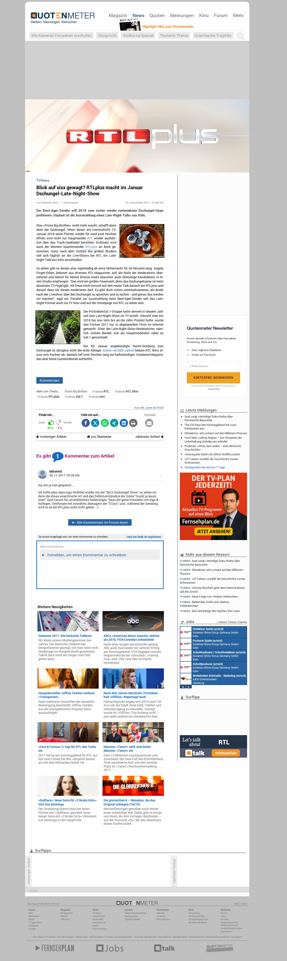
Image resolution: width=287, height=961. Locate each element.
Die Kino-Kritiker (197, 916)
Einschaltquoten (123, 936)
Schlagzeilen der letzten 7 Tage (205, 467)
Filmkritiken (82, 936)
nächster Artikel (148, 436)
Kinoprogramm (196, 936)
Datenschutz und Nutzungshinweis (230, 924)
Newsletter (33, 916)
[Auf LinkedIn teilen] (123, 423)
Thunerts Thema (174, 35)
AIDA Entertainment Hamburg (219, 679)
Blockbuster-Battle (198, 922)
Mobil (31, 919)
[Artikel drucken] (133, 423)
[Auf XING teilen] (114, 423)
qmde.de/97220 (154, 407)
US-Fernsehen (100, 928)
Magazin (118, 15)
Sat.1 (74, 396)
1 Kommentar (69, 202)
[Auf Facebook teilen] (85, 423)
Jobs (223, 916)
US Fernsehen (96, 936)
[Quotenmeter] (62, 18)
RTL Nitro (126, 391)
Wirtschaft (98, 919)
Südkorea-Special (138, 35)
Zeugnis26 (107, 35)
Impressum (226, 931)
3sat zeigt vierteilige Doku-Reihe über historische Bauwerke (209, 418)
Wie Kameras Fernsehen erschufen (61, 35)
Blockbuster (150, 936)
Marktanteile (131, 916)
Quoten (157, 15)
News (138, 15)
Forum (221, 15)
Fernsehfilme (164, 936)
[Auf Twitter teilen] (95, 423)
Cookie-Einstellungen (231, 928)
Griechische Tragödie (213, 35)
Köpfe (95, 925)
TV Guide (138, 936)
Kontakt (224, 919)
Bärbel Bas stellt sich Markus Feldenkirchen (204, 603)
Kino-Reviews (163, 919)
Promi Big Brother (76, 391)
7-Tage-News (35, 922)
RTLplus (91, 247)
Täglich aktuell (132, 919)
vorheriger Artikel (52, 436)
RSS (30, 913)
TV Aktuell (50, 936)
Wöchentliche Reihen (135, 913)
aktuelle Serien (180, 936)
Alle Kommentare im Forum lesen (100, 522)
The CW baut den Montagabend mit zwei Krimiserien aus (210, 426)
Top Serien (236, 936)
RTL (90, 238)
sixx (97, 396)
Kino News (38, 936)
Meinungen (182, 15)
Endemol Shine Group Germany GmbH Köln (216, 632)
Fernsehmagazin (65, 936)
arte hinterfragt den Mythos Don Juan (210, 611)
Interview (65, 919)
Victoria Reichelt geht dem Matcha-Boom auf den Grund (212, 589)
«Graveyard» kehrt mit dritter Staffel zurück (212, 454)
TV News (109, 936)
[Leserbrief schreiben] (149, 423)
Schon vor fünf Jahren (118, 350)
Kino (204, 15)
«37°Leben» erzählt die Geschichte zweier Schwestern (211, 461)
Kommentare (49, 380)
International (99, 922)
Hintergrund (67, 913)
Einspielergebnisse (198, 919)
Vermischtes (99, 916)
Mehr (238, 15)
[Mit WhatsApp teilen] (104, 423)
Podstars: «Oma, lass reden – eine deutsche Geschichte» (213, 448)
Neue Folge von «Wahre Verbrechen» (209, 596)
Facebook (33, 925)
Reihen (64, 916)
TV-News (97, 913)
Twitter (31, 928)
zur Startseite (100, 436)
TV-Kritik (161, 916)
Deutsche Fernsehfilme (217, 936)
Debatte (160, 913)
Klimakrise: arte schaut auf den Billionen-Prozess (216, 433)
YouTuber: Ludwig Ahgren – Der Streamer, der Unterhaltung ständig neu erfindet (213, 439)
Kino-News (194, 913)
